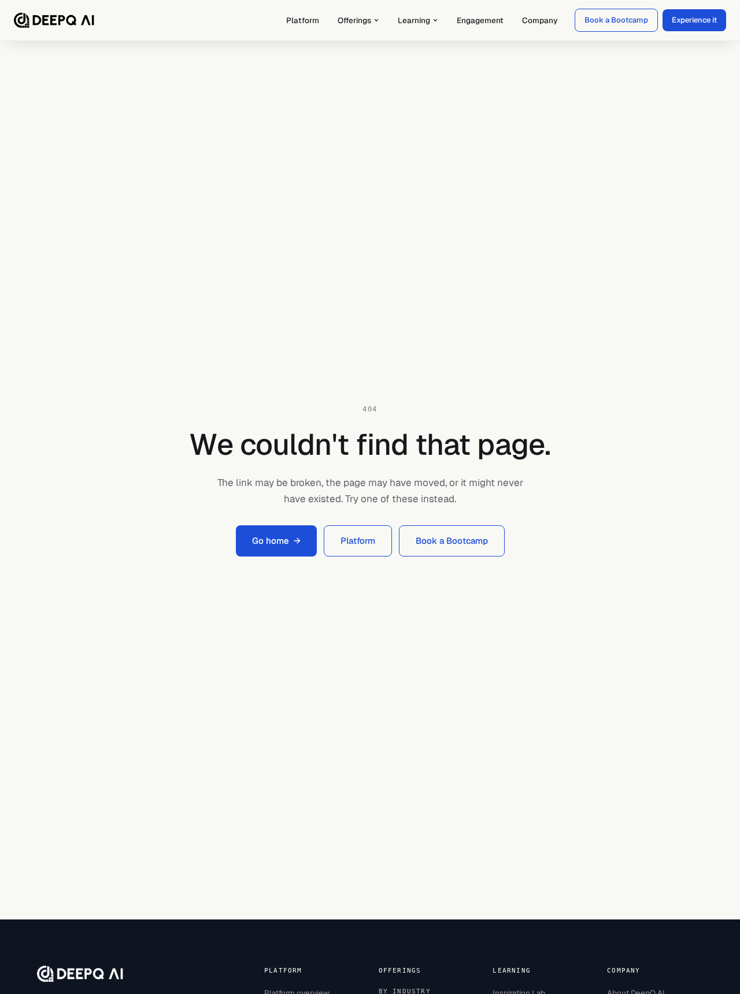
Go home (276, 540)
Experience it (694, 20)
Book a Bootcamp (616, 20)
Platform (302, 20)
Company (539, 20)
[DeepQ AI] (54, 20)
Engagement (480, 20)
